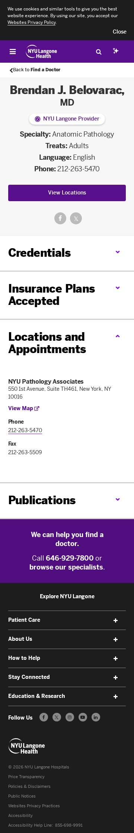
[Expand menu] (115, 621)
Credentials (39, 253)
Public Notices (22, 796)
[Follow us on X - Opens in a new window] (56, 717)
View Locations (67, 193)
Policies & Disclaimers (29, 786)
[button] (120, 32)
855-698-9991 (69, 825)
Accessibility (20, 815)
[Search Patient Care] (98, 51)
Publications (42, 500)
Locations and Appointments (47, 343)
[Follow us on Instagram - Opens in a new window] (70, 717)
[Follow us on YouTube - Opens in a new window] (83, 717)
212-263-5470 (78, 169)
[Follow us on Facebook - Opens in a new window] (43, 717)
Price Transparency (26, 776)
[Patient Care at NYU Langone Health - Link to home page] (41, 51)
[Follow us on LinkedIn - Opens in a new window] (96, 717)
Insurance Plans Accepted (51, 295)
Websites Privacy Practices (34, 806)
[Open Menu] (13, 51)
